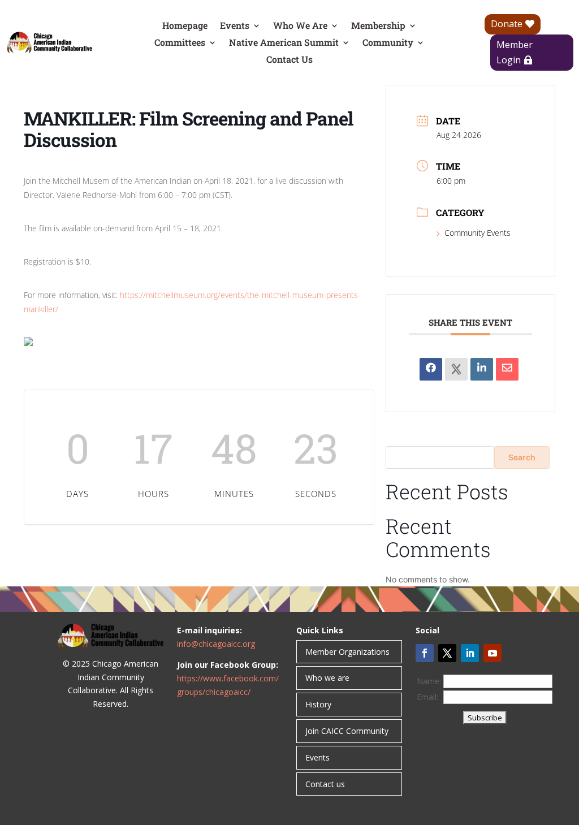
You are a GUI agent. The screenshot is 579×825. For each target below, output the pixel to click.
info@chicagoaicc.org (216, 643)
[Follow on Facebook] (425, 653)
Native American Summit (284, 43)
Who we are (327, 677)
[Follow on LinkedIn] (470, 653)
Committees (179, 43)
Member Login (514, 52)
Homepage (185, 26)
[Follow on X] (447, 653)
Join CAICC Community (346, 730)
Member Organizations (347, 651)
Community (387, 43)
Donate (506, 24)
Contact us (325, 784)
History (318, 704)
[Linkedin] (481, 369)
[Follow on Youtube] (492, 653)
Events (234, 26)
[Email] (507, 369)
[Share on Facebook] (431, 369)
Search (521, 457)
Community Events (477, 232)
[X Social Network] (456, 369)
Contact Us (289, 60)
